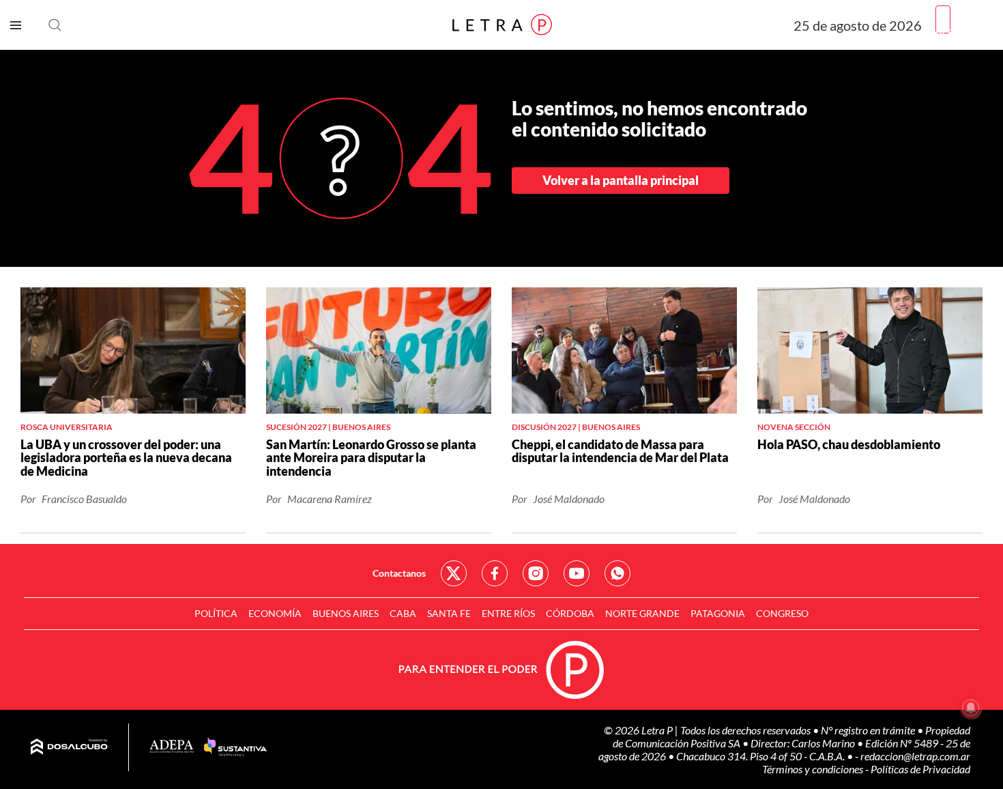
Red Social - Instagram (535, 573)
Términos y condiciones (813, 768)
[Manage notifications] (971, 708)
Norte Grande (642, 613)
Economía (275, 613)
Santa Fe (449, 613)
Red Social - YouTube (576, 573)
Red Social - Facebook (494, 573)
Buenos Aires (345, 613)
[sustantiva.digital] (235, 747)
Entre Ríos (508, 613)
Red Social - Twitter (453, 573)
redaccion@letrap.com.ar (915, 755)
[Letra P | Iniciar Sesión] (942, 19)
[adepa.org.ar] (171, 747)
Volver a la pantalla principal (620, 180)
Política (215, 613)
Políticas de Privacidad (920, 768)
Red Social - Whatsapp (617, 573)
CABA (403, 613)
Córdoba (570, 613)
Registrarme (964, 30)
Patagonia (718, 613)
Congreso (782, 613)
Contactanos (399, 573)
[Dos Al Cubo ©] (69, 747)
